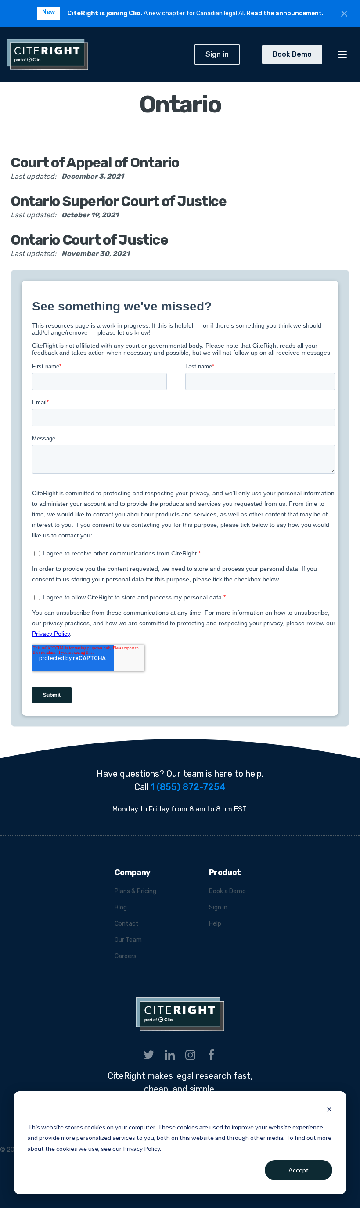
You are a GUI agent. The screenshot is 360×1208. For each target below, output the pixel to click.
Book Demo (292, 54)
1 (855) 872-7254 (188, 787)
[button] (342, 54)
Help (215, 923)
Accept (298, 1170)
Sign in (217, 54)
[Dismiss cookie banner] (329, 1110)
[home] (97, 54)
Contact (127, 923)
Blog (121, 907)
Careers (126, 956)
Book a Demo (227, 891)
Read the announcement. (285, 13)
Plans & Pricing (135, 891)
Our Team (128, 940)
